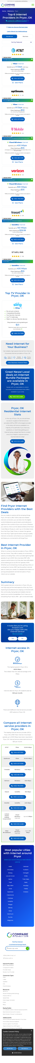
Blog (4, 1004)
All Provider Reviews (8, 965)
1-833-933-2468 (18, 280)
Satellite (5, 981)
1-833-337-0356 (19, 119)
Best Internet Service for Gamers (11, 1012)
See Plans (18, 82)
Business (25, 36)
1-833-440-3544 (18, 239)
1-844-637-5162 (18, 78)
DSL (4, 983)
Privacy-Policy (20, 1045)
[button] (17, 1053)
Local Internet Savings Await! (17, 944)
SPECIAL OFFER (7, 57)
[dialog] (17, 1042)
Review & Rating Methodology (11, 993)
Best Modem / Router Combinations (12, 1014)
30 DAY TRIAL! (6, 261)
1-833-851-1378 (18, 158)
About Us (5, 991)
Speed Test (6, 998)
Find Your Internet (17, 942)
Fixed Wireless (7, 986)
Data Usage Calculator (9, 1000)
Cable (4, 979)
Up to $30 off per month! (8, 59)
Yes (13, 638)
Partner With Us (7, 995)
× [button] (31, 1030)
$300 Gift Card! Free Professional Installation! (12, 220)
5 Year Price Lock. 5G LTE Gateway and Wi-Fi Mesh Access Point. (16, 138)
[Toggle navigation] (33, 5)
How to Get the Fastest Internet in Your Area (14, 1019)
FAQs (4, 1002)
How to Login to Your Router (10, 1023)
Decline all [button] (24, 1048)
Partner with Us (9, 958)
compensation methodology (21, 1)
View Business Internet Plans (17, 362)
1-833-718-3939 (19, 199)
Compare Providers (8, 967)
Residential (9, 36)
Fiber (4, 977)
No (22, 638)
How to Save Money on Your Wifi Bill (12, 1028)
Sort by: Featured (16, 42)
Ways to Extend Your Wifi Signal (11, 1026)
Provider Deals (7, 969)
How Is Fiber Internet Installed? (11, 1021)
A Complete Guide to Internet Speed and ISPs (15, 1009)
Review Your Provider (8, 972)
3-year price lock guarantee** (9, 180)
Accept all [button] (10, 1048)
